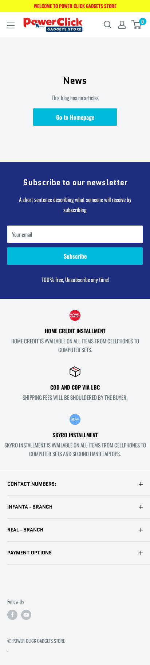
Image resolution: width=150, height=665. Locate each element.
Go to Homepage (75, 117)
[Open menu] (11, 25)
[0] (136, 24)
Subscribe (75, 256)
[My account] (122, 25)
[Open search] (108, 25)
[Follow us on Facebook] (12, 615)
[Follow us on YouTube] (26, 615)
